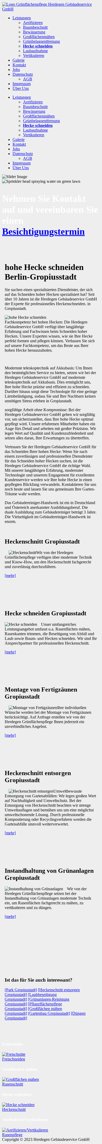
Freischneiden (13, 1059)
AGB (27, 79)
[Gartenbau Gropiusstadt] (49, 1013)
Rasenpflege (12, 1135)
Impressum (22, 83)
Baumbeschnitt (35, 27)
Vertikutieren (33, 55)
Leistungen (22, 18)
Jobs (16, 69)
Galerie (19, 60)
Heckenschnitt (14, 1109)
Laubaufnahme (35, 51)
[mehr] (10, 575)
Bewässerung (34, 32)
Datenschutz (23, 74)
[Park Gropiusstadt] (21, 990)
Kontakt (19, 65)
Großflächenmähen (39, 36)
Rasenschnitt (12, 1084)
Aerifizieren (33, 22)
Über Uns (21, 88)
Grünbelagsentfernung (41, 41)
